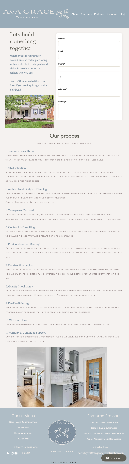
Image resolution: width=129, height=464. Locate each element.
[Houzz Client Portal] (12, 453)
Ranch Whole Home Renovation (104, 439)
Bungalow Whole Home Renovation (104, 433)
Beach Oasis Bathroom (104, 428)
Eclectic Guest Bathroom (104, 422)
